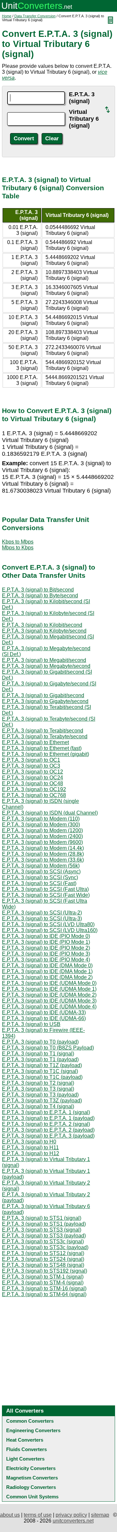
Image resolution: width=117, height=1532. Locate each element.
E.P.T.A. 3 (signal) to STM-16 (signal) (44, 1288)
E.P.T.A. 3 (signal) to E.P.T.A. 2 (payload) (48, 1130)
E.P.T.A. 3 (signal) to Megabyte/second (46, 666)
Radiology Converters (31, 1487)
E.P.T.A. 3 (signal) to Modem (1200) (42, 830)
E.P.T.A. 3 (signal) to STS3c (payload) (45, 1247)
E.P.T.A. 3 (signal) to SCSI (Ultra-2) (42, 912)
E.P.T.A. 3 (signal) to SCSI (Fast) (39, 883)
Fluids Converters (26, 1449)
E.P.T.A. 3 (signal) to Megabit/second (44, 660)
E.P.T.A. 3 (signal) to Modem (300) (41, 824)
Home (6, 16)
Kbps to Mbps (17, 541)
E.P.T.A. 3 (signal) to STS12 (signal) (43, 1253)
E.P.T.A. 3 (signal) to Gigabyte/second (45, 701)
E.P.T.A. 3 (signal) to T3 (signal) (38, 1089)
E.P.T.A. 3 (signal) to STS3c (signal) (43, 1241)
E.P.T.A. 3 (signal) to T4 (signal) (38, 1106)
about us (10, 1515)
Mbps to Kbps (17, 547)
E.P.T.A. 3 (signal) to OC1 (31, 760)
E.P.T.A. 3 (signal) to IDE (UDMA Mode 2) (49, 995)
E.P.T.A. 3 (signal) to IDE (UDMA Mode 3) (49, 1000)
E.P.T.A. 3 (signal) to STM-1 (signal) (43, 1276)
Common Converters (30, 1421)
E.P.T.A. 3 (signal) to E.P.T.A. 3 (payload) (48, 1136)
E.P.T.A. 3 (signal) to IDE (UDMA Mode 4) (49, 1006)
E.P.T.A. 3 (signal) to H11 (30, 1147)
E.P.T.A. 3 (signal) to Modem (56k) (41, 865)
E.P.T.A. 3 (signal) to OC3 (31, 766)
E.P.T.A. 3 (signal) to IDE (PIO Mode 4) (46, 959)
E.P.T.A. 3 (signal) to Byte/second (40, 595)
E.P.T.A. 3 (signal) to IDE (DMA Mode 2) (47, 977)
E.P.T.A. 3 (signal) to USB (31, 1024)
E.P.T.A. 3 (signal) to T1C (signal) (40, 1071)
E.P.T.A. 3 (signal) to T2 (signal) (38, 1083)
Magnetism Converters (32, 1477)
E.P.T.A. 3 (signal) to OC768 (34, 795)
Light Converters (25, 1459)
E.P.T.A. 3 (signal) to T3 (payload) (40, 1094)
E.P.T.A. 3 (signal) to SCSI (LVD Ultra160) (50, 930)
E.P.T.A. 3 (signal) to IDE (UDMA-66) (44, 1018)
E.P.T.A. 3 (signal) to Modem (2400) (42, 836)
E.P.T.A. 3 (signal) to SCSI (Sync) (40, 877)
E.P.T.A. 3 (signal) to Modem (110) (41, 818)
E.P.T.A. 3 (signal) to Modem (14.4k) (43, 848)
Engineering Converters (33, 1430)
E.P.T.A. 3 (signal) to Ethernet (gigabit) (45, 754)
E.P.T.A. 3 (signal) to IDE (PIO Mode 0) (46, 936)
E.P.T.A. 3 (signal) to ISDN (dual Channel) (50, 813)
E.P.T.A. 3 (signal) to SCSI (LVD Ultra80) (48, 924)
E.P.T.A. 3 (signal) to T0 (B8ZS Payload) (48, 1047)
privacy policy (71, 1515)
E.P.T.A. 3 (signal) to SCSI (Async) (41, 871)
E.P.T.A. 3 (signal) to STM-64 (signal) (44, 1294)
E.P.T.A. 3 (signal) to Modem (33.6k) (43, 860)
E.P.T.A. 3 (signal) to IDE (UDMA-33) (44, 1012)
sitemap (100, 1515)
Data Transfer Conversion (35, 16)
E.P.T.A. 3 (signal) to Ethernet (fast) (42, 748)
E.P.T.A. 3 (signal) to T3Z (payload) (42, 1100)
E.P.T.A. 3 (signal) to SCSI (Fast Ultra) (45, 889)
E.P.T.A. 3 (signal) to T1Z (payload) (42, 1065)
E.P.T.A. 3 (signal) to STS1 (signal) (41, 1218)
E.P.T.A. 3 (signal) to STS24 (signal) (43, 1259)
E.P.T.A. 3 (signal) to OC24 (32, 777)
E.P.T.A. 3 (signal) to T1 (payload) (40, 1059)
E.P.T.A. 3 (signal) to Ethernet (35, 742)
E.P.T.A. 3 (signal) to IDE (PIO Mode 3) (46, 954)
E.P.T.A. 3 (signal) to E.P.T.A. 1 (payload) (48, 1118)
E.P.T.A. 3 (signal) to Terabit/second (42, 730)
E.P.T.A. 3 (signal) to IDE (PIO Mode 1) (46, 942)
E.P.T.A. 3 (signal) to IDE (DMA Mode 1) (47, 971)
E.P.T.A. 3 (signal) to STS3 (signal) (41, 1230)
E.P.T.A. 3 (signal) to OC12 (32, 771)
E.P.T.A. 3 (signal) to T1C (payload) (42, 1077)
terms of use (38, 1515)
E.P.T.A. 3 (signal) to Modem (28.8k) (43, 854)
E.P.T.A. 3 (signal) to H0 (29, 1141)
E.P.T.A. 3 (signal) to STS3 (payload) (44, 1235)
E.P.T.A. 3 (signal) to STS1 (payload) (44, 1224)
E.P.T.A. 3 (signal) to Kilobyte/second (44, 631)
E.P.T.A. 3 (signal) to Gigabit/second (43, 695)
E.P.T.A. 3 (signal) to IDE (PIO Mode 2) (46, 948)
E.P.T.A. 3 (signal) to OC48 (32, 783)
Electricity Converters (31, 1468)
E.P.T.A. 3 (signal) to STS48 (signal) (43, 1265)
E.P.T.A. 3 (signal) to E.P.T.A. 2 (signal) (46, 1124)
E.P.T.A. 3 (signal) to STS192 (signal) (44, 1271)
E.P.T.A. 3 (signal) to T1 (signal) (38, 1053)
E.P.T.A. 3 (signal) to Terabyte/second (44, 736)
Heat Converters (24, 1440)
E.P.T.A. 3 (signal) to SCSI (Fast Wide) (46, 895)
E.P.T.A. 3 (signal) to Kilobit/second (42, 625)
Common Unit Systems (32, 1496)
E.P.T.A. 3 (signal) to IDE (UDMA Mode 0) (49, 983)
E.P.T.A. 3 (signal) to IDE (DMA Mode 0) (47, 965)
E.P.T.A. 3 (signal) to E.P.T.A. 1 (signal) (46, 1112)
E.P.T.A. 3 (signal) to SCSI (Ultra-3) (42, 918)
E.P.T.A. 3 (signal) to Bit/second (38, 589)
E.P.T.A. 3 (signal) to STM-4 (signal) (43, 1282)
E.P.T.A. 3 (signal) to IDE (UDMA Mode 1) (49, 989)
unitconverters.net (73, 1521)
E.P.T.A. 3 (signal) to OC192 (34, 789)
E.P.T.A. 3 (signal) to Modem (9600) (42, 842)
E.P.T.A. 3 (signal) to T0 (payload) (40, 1042)
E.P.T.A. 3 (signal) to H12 (30, 1153)
